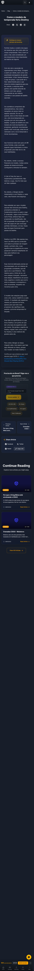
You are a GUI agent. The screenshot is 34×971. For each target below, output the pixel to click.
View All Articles (15, 550)
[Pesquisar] (25, 2)
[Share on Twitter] (17, 24)
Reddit (9, 448)
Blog (8, 11)
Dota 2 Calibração (16, 413)
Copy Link (20, 448)
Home (3, 11)
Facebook (10, 444)
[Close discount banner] (30, 963)
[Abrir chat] (28, 957)
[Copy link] (24, 24)
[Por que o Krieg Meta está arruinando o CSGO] (16, 492)
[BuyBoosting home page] (2, 2)
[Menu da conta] (29, 2)
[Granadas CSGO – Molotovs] (16, 528)
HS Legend (23, 408)
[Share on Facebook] (13, 24)
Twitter (21, 444)
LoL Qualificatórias (11, 408)
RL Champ (21, 404)
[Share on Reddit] (20, 24)
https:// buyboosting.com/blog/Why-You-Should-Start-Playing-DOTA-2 (15, 359)
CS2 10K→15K (12, 404)
